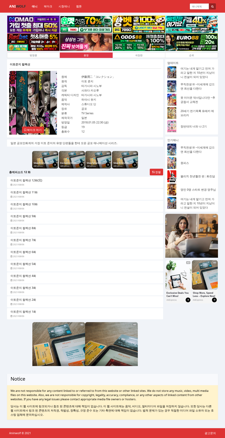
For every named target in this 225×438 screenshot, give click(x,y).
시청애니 (64, 6)
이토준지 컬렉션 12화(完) (26, 180)
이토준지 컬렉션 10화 (24, 204)
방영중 (33, 55)
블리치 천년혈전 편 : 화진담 (198, 176)
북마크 (48, 6)
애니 (34, 6)
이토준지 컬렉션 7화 (23, 240)
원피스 (185, 163)
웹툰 (79, 6)
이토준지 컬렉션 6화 (23, 252)
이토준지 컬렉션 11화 (24, 192)
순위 (191, 55)
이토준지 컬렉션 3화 (23, 288)
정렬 (158, 172)
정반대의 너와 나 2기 (194, 126)
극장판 (139, 55)
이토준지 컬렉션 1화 (23, 312)
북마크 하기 (34, 130)
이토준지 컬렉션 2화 (23, 300)
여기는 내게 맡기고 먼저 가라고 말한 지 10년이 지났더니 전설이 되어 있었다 (198, 73)
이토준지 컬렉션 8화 (23, 228)
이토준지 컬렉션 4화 (23, 276)
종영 (86, 55)
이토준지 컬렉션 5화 (23, 264)
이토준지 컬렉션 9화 (23, 216)
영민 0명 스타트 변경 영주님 (198, 190)
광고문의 (210, 433)
